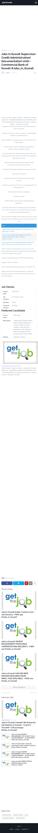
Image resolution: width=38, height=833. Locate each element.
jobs (26, 815)
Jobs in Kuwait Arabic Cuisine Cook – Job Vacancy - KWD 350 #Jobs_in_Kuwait (18, 614)
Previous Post (6, 692)
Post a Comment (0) (19, 687)
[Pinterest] (26, 583)
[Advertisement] (19, 26)
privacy (17, 829)
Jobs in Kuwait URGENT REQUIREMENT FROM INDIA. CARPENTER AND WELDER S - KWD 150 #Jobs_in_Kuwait (16, 237)
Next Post (33, 692)
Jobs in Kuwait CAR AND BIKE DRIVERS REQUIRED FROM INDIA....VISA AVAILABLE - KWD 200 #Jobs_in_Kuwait (17, 677)
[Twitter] (18, 583)
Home (3, 50)
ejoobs (19, 826)
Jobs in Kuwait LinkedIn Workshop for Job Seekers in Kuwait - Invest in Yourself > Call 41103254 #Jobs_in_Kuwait (18, 726)
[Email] (30, 583)
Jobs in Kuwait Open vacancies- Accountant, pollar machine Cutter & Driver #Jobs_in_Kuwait (23, 745)
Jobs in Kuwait (10, 50)
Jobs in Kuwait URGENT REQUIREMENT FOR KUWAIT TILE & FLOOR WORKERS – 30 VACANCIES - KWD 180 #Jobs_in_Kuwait (23, 737)
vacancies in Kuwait (8, 818)
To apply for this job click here (10, 366)
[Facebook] (7, 583)
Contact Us (24, 829)
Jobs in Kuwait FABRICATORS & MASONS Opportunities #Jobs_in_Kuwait (21, 763)
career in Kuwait (17, 815)
